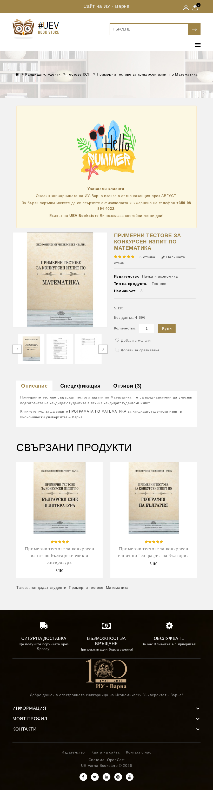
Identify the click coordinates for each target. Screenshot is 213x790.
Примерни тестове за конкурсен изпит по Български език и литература (59, 555)
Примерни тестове (86, 587)
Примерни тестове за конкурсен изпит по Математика (147, 74)
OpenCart (116, 760)
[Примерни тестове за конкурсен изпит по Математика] (31, 349)
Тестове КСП (79, 74)
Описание (34, 386)
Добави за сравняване (140, 350)
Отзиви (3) (127, 386)
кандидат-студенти (48, 587)
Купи (166, 328)
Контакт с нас (138, 752)
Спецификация (80, 386)
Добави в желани (136, 340)
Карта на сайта (105, 752)
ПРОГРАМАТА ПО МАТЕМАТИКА (98, 411)
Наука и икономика (160, 276)
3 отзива (147, 257)
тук (40, 411)
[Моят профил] (186, 8)
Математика (117, 587)
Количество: (125, 328)
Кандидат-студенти (43, 74)
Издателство (73, 752)
